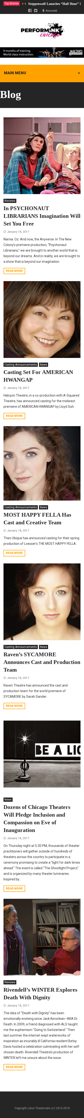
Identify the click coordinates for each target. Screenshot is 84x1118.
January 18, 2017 (18, 231)
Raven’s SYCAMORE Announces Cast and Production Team (42, 662)
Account (51, 10)
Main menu (15, 73)
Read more (14, 271)
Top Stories (11, 3)
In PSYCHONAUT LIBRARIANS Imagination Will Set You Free (42, 216)
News (43, 364)
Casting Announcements (20, 364)
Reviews (9, 200)
